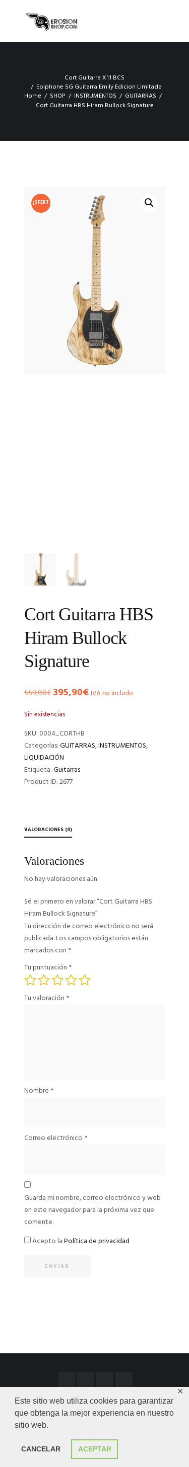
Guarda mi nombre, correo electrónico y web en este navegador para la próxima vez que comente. (92, 1210)
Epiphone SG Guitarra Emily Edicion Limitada (99, 87)
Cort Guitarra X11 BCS (94, 78)
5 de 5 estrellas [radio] (85, 980)
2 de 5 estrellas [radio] (44, 980)
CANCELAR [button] (40, 1449)
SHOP (58, 96)
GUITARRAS (140, 96)
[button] (149, 203)
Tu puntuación (48, 967)
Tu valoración (46, 998)
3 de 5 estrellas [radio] (57, 980)
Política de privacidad (97, 1241)
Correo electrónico (55, 1138)
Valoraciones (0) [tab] (48, 830)
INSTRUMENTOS (95, 96)
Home (32, 96)
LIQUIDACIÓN (44, 758)
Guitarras (66, 770)
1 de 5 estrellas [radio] (30, 980)
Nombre (38, 1091)
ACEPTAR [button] (94, 1449)
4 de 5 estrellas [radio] (71, 980)
